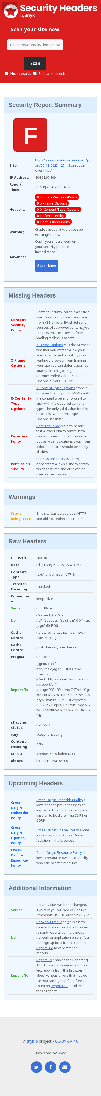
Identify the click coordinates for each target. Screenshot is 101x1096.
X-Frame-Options (49, 344)
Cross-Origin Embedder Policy (59, 799)
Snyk (62, 1052)
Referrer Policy (48, 426)
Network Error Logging (53, 922)
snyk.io (32, 1041)
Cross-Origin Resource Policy (59, 852)
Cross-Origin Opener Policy (57, 830)
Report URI (44, 947)
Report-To (44, 960)
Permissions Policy (51, 458)
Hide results (20, 73)
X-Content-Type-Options (55, 388)
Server (41, 904)
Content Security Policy (54, 312)
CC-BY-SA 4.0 (66, 1041)
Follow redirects (52, 73)
